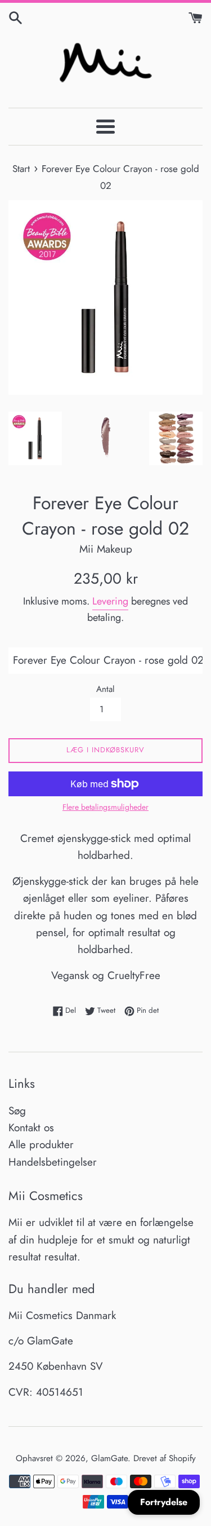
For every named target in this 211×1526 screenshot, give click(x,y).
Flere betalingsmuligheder (105, 807)
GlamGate (109, 1458)
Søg (17, 1110)
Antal (105, 689)
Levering (110, 601)
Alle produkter (41, 1144)
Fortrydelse (163, 1502)
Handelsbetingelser (52, 1162)
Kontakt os (31, 1127)
